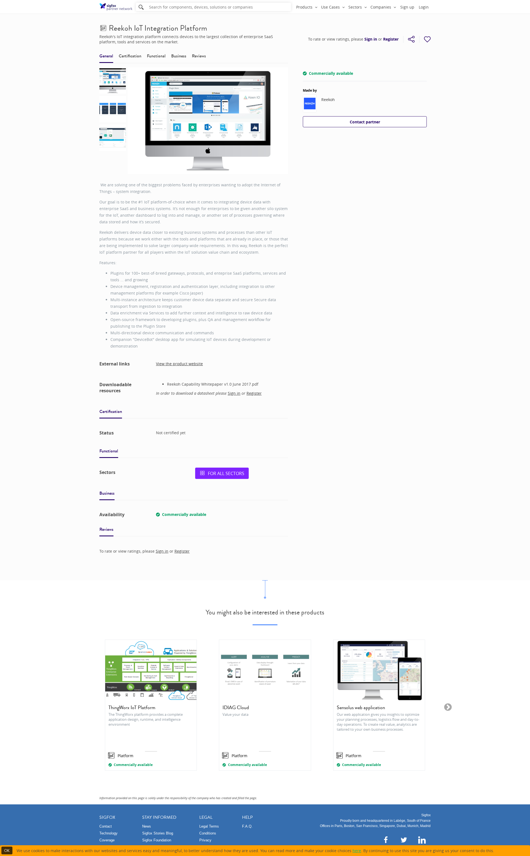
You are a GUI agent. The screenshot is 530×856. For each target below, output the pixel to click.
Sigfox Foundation (156, 840)
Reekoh (328, 99)
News (146, 826)
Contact (105, 826)
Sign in (370, 39)
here (357, 850)
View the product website (179, 363)
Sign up (407, 7)
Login (424, 7)
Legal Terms (209, 826)
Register (391, 39)
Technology (108, 833)
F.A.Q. (247, 826)
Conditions (207, 833)
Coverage (107, 840)
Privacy (205, 840)
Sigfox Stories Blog (157, 833)
